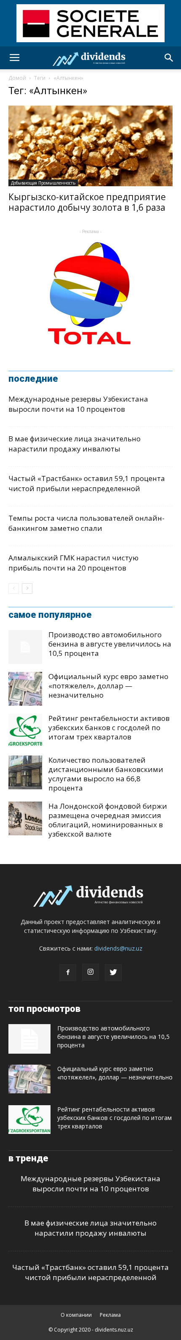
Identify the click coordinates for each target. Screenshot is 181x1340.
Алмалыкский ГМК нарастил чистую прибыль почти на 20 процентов (73, 563)
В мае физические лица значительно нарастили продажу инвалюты (74, 444)
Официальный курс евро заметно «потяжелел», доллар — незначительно (108, 685)
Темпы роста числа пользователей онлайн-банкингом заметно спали (86, 523)
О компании (76, 1314)
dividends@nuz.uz (118, 948)
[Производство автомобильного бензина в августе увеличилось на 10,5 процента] (25, 647)
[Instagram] (90, 972)
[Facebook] (67, 972)
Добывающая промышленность (43, 183)
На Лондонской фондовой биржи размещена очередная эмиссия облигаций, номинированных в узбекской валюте (107, 820)
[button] (169, 57)
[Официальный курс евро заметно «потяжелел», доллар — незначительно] (25, 689)
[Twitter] (113, 972)
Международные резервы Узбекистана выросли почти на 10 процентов (78, 404)
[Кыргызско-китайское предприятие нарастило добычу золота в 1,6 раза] (90, 146)
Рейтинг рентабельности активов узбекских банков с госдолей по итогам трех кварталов (109, 727)
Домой (17, 78)
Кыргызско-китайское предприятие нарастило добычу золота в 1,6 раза (87, 202)
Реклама (110, 1314)
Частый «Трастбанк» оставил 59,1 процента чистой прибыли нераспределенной (86, 483)
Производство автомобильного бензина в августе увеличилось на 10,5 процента (109, 644)
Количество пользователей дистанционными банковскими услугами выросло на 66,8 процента (105, 774)
